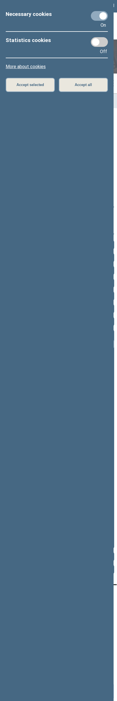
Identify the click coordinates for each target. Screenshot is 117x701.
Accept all (83, 85)
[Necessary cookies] (99, 16)
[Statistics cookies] (99, 42)
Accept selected (30, 85)
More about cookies (26, 66)
